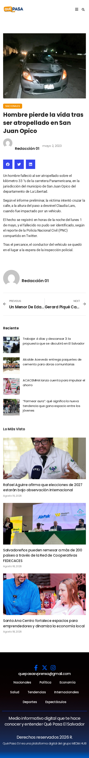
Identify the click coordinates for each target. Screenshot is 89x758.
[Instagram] (53, 667)
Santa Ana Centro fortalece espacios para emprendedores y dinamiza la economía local (43, 623)
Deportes (30, 702)
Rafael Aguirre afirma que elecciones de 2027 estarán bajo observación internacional (42, 487)
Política (45, 682)
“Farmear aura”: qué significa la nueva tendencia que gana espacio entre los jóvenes (51, 406)
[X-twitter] (44, 667)
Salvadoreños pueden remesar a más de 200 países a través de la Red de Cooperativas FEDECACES (42, 555)
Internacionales (66, 692)
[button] (83, 9)
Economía (68, 682)
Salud (14, 692)
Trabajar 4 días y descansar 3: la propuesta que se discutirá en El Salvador (53, 341)
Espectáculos (55, 702)
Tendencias (37, 692)
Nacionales (12, 106)
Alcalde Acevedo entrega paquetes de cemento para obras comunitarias (52, 361)
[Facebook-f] (36, 667)
